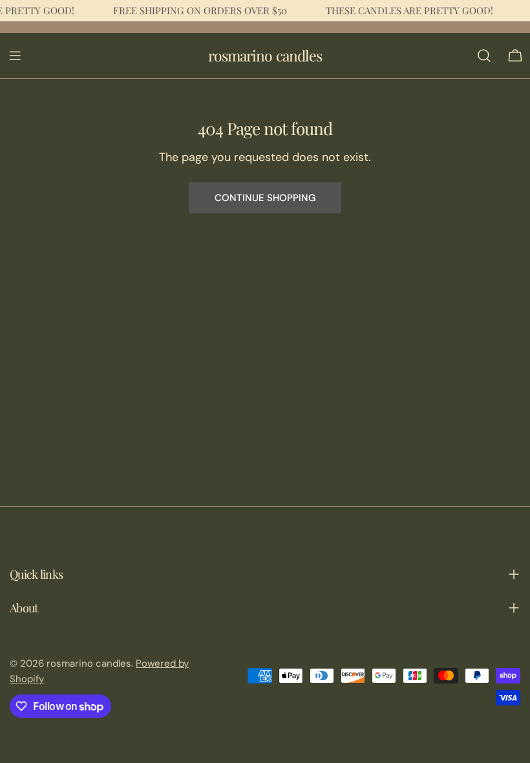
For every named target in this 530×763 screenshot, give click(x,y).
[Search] (484, 56)
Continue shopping (265, 197)
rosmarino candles (265, 55)
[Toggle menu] (15, 56)
